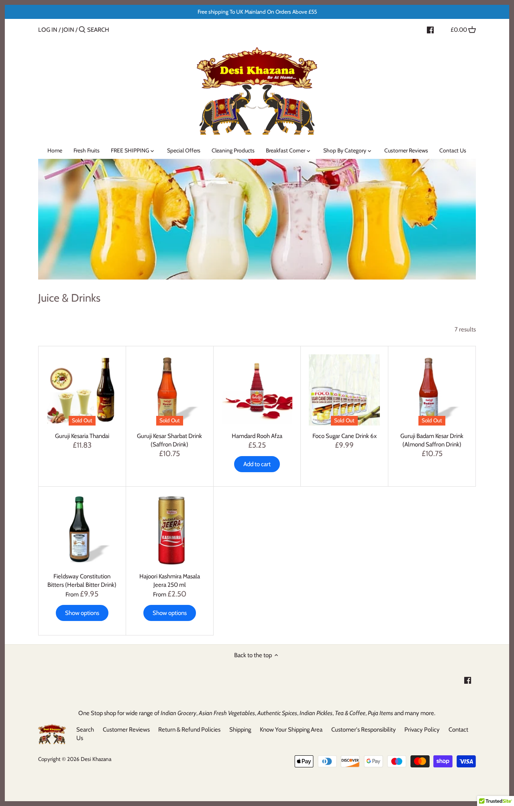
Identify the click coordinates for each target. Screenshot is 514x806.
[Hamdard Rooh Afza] (257, 390)
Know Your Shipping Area (291, 729)
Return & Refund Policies (189, 729)
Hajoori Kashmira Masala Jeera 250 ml (169, 580)
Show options (82, 613)
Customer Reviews (126, 729)
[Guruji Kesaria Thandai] (82, 390)
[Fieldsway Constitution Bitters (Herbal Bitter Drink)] (82, 530)
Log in (47, 29)
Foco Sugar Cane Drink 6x (344, 436)
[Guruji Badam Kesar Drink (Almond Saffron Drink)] (431, 390)
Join (68, 29)
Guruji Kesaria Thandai (82, 436)
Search (85, 729)
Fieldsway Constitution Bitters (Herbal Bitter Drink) (81, 580)
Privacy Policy (422, 729)
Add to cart (257, 464)
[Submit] (82, 30)
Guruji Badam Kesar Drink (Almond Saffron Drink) (431, 440)
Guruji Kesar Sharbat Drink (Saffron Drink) (169, 440)
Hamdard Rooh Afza (257, 436)
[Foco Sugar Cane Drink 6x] (344, 390)
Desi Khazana (96, 759)
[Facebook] (430, 29)
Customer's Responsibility (363, 729)
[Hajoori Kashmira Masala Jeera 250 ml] (169, 530)
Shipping (240, 729)
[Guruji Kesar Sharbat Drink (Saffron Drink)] (169, 390)
